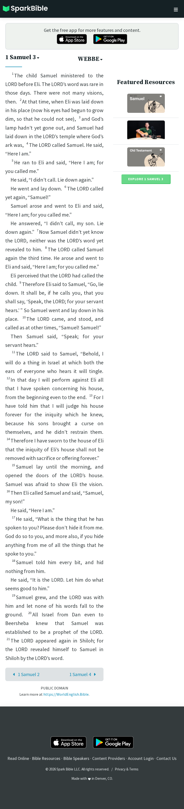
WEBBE (88, 59)
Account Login (141, 758)
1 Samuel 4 (80, 674)
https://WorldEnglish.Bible (66, 694)
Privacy (120, 769)
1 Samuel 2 (29, 674)
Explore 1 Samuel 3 (145, 179)
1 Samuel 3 (20, 57)
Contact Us (166, 758)
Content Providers (108, 758)
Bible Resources (46, 758)
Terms (133, 769)
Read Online (18, 758)
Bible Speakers (76, 758)
